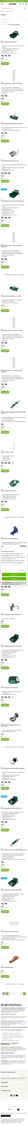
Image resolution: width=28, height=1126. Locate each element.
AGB (16, 1113)
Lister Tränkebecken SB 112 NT (9, 42)
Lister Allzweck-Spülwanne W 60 (9, 931)
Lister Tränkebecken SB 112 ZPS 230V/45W (12, 201)
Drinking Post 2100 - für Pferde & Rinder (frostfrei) (11, 371)
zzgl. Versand (6, 59)
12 (20, 993)
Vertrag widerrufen (5, 1115)
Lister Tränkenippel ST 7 (7, 967)
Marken (7, 11)
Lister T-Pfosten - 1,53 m (7, 452)
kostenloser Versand (7, 99)
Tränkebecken (4, 1030)
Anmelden (22, 1075)
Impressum (3, 1113)
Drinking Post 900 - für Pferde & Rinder (11, 83)
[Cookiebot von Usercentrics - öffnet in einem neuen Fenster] (20, 546)
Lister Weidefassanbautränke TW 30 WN (11, 123)
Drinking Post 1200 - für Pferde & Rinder (11, 330)
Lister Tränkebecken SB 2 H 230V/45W (11, 890)
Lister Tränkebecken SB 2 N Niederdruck (11, 646)
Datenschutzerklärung (19, 1078)
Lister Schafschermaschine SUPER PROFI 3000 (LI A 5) (13, 412)
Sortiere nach (4, 24)
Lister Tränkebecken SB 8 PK (8, 490)
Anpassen (13, 578)
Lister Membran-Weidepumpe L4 (9, 538)
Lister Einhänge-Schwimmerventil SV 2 (11, 614)
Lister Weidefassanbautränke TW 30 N (11, 296)
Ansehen (5, 63)
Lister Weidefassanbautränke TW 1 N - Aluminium (11, 725)
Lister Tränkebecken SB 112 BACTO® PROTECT (13, 768)
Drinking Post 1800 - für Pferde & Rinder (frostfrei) (11, 246)
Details (22, 570)
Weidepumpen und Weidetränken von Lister (12, 1046)
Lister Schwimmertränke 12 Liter (9, 687)
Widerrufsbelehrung (22, 1113)
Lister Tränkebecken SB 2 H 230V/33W (11, 808)
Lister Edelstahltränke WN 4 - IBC (10, 161)
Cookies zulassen (14, 574)
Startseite (3, 11)
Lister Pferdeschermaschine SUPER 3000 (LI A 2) (14, 849)
